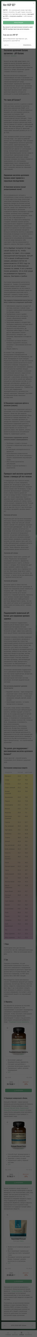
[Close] (34, 3)
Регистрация (18, 22)
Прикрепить (27, 45)
